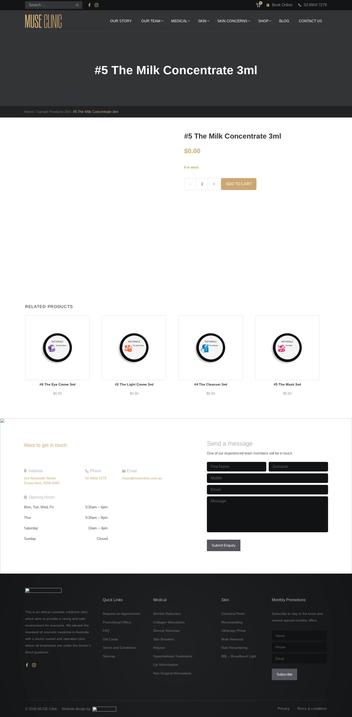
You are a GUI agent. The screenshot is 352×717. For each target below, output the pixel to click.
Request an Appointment (121, 614)
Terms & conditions (312, 708)
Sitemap (109, 656)
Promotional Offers (117, 622)
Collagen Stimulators (169, 622)
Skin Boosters (163, 639)
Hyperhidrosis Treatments (172, 656)
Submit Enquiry (224, 545)
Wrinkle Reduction (167, 614)
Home (29, 112)
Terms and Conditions (119, 648)
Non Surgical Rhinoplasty (172, 673)
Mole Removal (232, 639)
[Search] (77, 5)
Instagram (96, 5)
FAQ (106, 631)
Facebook (90, 5)
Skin (202, 21)
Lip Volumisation (165, 665)
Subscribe (284, 674)
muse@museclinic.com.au (142, 478)
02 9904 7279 (315, 5)
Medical (179, 21)
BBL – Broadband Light (238, 656)
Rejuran (159, 648)
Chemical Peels (233, 614)
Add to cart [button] (57, 342)
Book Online (282, 5)
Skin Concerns (232, 21)
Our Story (121, 21)
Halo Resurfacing (234, 648)
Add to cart (239, 184)
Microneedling (232, 622)
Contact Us (310, 21)
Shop (263, 21)
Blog (284, 21)
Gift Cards (110, 639)
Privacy (284, 708)
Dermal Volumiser (166, 631)
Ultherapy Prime (233, 631)
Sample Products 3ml (53, 112)
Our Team (150, 21)
